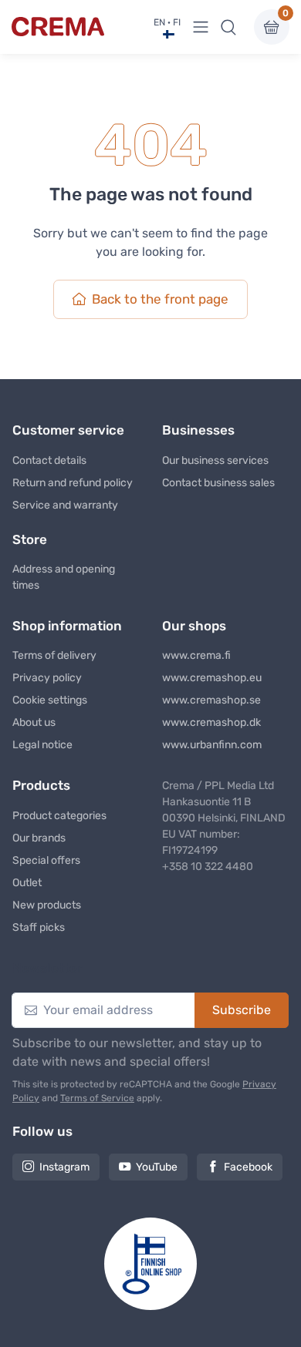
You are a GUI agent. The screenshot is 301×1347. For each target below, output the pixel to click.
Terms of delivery (54, 655)
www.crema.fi (196, 655)
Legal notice (42, 744)
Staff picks (38, 927)
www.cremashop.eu (212, 677)
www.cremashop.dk (211, 722)
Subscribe (241, 1010)
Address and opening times (63, 577)
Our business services (215, 460)
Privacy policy (47, 677)
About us (34, 722)
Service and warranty (65, 505)
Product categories (59, 815)
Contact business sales (218, 482)
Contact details (49, 460)
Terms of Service (97, 1098)
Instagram (64, 1167)
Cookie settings (49, 700)
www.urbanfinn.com (212, 744)
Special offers (46, 860)
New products (46, 905)
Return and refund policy (72, 482)
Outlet (27, 882)
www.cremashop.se (211, 700)
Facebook (248, 1167)
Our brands (39, 838)
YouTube (157, 1167)
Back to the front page (160, 299)
